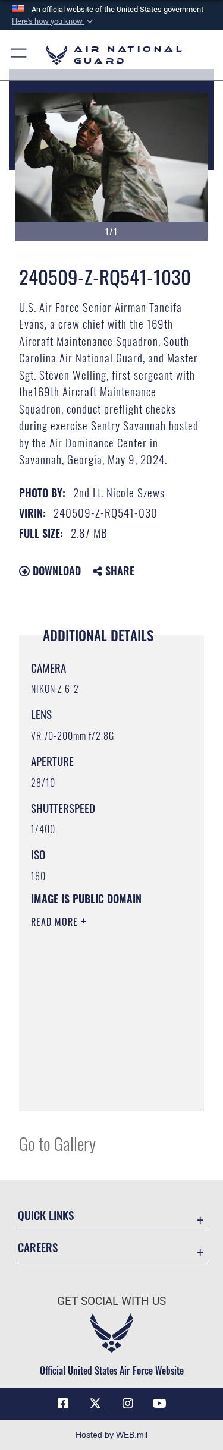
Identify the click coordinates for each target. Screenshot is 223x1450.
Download (55, 570)
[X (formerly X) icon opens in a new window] (95, 1404)
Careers (38, 1247)
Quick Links (46, 1215)
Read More (56, 922)
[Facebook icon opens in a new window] (63, 1404)
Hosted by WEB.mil (111, 1434)
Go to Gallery (57, 1143)
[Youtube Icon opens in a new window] (160, 1404)
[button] (53, 21)
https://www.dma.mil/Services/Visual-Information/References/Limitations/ (103, 1088)
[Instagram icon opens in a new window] (128, 1404)
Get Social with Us (111, 1301)
